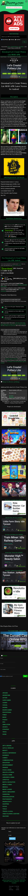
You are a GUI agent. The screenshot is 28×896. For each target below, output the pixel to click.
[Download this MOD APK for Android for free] (7, 268)
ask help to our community (9, 325)
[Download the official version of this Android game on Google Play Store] (7, 278)
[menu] (26, 1)
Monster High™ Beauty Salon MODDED (13, 552)
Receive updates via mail (7, 676)
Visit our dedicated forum (17, 265)
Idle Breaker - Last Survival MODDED (14, 464)
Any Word (18, 39)
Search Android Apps (14, 33)
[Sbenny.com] (12, 3)
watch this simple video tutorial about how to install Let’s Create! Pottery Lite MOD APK (13, 324)
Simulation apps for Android (11, 358)
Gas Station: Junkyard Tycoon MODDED (14, 570)
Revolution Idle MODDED (13, 585)
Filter (24, 42)
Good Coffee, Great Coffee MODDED (14, 447)
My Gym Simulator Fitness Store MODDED (14, 602)
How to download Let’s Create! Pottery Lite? (10, 299)
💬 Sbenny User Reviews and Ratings (10, 382)
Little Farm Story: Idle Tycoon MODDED (13, 517)
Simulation (11, 395)
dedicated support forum (7, 880)
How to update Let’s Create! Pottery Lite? (10, 330)
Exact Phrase (5, 39)
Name (1, 658)
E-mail (1, 663)
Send (25, 676)
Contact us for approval (14, 881)
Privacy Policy (16, 880)
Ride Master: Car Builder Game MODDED (14, 500)
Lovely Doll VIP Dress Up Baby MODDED (14, 411)
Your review (2, 669)
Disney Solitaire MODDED (13, 429)
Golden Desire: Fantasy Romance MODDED (13, 481)
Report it (20, 263)
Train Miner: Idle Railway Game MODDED (14, 534)
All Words (12, 39)
